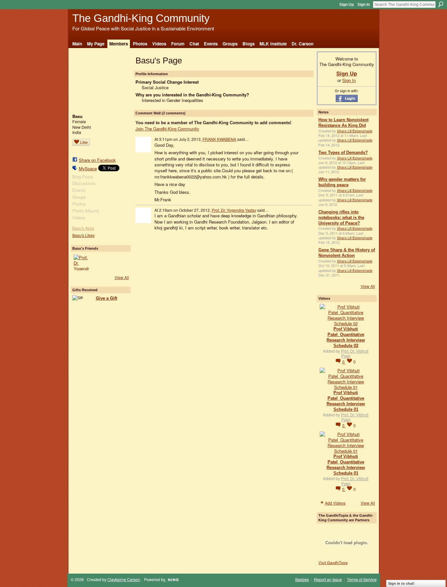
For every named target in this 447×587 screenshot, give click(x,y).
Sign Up (346, 4)
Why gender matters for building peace (342, 182)
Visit (333, 562)
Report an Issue (328, 579)
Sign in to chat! (401, 583)
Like (84, 142)
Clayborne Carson (123, 579)
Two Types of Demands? (343, 152)
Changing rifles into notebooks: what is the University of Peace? (341, 218)
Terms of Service (362, 579)
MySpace (88, 168)
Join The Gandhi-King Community (167, 129)
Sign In (363, 4)
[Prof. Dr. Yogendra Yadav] (81, 262)
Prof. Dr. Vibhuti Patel (354, 353)
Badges (302, 579)
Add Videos (335, 503)
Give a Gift (106, 298)
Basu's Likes (83, 235)
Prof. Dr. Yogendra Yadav (234, 210)
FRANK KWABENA (219, 139)
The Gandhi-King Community (141, 18)
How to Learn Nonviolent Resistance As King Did (343, 122)
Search (440, 4)
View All (122, 277)
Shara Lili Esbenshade (354, 130)
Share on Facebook (97, 160)
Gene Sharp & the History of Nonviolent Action (346, 252)
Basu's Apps (83, 228)
